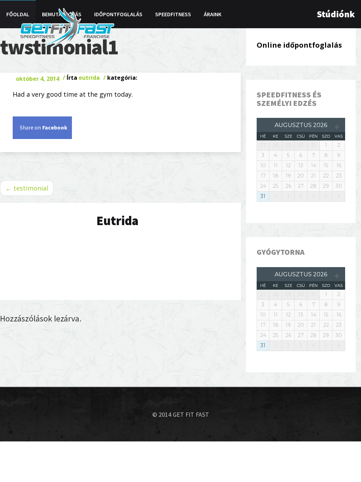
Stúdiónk (336, 14)
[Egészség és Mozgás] (67, 27)
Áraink (212, 14)
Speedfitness (173, 14)
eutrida (89, 78)
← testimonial (26, 188)
